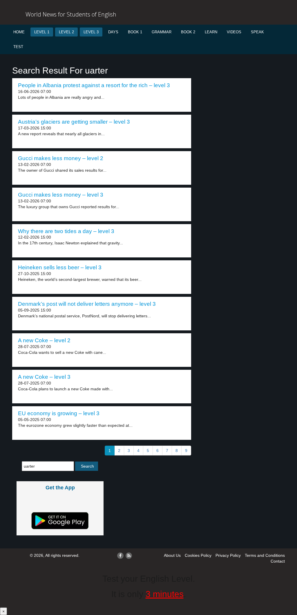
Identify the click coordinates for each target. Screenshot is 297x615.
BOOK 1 (135, 32)
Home (19, 32)
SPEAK (257, 32)
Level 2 (66, 32)
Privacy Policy (228, 555)
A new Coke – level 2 (44, 340)
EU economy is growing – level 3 (58, 413)
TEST (18, 47)
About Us (172, 555)
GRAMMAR (161, 32)
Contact (278, 561)
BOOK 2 (188, 32)
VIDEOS (234, 32)
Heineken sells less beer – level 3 (60, 267)
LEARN (211, 32)
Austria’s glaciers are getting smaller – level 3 (74, 122)
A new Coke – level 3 (44, 377)
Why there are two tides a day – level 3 (66, 231)
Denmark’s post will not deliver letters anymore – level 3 (87, 304)
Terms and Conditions (265, 555)
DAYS (113, 32)
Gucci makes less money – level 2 (60, 158)
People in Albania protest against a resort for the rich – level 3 (94, 85)
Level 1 (41, 32)
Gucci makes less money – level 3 (60, 195)
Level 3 (91, 32)
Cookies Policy (198, 555)
